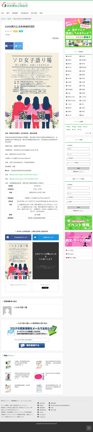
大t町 (69, 93)
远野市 (69, 60)
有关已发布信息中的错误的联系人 (60, 405)
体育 (69, 126)
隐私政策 (53, 403)
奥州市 (83, 63)
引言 (2, 13)
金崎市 (69, 111)
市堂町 (69, 82)
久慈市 (83, 108)
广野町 (83, 85)
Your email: (18, 339)
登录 (41, 13)
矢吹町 (83, 82)
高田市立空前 (71, 100)
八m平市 (83, 97)
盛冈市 (9, 18)
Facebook (42, 414)
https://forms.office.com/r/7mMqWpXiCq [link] (24, 179)
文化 (86, 126)
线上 (69, 74)
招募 (8, 34)
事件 (8, 13)
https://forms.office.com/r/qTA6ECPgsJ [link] (24, 174)
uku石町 (83, 100)
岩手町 (69, 78)
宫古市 (69, 67)
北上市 (69, 115)
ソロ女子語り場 (20, 307)
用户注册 (34, 13)
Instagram (42, 417)
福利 (69, 129)
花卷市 (83, 56)
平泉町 (69, 85)
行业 (80, 129)
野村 (82, 115)
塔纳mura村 (71, 97)
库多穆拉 (70, 89)
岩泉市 (83, 78)
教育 (80, 126)
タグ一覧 (88, 133)
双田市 (83, 111)
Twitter (41, 412)
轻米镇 (83, 93)
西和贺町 (83, 67)
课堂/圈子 (15, 13)
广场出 (21, 31)
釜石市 (69, 108)
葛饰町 (69, 71)
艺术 (75, 129)
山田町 (83, 71)
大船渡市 (83, 60)
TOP (4, 18)
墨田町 (83, 74)
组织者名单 (24, 13)
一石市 (69, 104)
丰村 (82, 104)
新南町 (83, 89)
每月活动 (42, 403)
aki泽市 (70, 56)
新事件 (41, 405)
